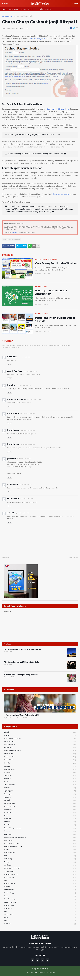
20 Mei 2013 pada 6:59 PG (27, 499)
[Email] (77, 28)
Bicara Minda (40, 809)
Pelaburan (40, 812)
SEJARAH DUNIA (40, 871)
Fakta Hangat (40, 748)
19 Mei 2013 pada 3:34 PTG (27, 444)
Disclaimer (15, 232)
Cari (74, 3)
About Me (42, 972)
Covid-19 (40, 822)
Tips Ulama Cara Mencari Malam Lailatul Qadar (21, 662)
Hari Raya (40, 788)
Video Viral (40, 924)
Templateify (44, 969)
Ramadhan (40, 778)
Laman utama (7, 16)
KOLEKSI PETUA (40, 877)
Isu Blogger (40, 865)
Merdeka (40, 887)
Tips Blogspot (40, 791)
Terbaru (6, 557)
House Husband (40, 741)
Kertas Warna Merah (16, 399)
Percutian (40, 766)
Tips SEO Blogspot (40, 785)
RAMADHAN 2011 (40, 905)
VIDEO (40, 816)
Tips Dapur (32, 9)
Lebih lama (73, 557)
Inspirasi (40, 850)
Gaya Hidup (13, 9)
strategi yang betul (37, 38)
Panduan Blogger (40, 893)
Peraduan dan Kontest (40, 874)
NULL (40, 880)
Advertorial (40, 772)
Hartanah (40, 800)
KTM (40, 911)
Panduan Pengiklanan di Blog (23, 16)
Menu (6, 3)
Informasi (40, 831)
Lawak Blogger (40, 840)
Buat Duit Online (41, 286)
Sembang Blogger (40, 744)
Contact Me (51, 972)
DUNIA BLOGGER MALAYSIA (40, 751)
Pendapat (40, 862)
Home (4, 9)
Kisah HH (40, 896)
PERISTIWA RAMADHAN (40, 902)
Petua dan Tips (40, 890)
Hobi (41, 9)
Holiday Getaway (40, 803)
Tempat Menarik (40, 760)
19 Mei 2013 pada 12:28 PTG (23, 385)
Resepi (23, 9)
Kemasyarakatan (40, 884)
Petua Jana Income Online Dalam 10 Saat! (55, 319)
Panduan (40, 735)
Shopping (40, 763)
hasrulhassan (13, 413)
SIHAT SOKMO (40, 914)
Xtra (40, 856)
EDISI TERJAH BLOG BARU (40, 843)
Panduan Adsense (40, 853)
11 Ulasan (25, 28)
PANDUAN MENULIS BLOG (40, 738)
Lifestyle (40, 732)
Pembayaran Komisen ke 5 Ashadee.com (51, 292)
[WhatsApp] (30, 246)
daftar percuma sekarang (62, 194)
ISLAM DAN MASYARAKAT (40, 868)
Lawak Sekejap (40, 834)
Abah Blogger (40, 908)
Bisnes (40, 918)
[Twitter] (74, 28)
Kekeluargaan (40, 754)
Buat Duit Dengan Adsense (40, 828)
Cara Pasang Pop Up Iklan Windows (56, 263)
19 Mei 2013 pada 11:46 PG (30, 371)
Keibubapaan (40, 794)
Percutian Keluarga (40, 899)
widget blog (40, 859)
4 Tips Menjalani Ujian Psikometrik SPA (21, 715)
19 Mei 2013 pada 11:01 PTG (27, 484)
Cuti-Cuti (48, 9)
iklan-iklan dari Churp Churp (58, 109)
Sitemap (34, 972)
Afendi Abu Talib (14, 371)
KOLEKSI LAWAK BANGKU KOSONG (40, 837)
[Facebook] (71, 28)
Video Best (40, 819)
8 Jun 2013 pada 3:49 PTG (22, 513)
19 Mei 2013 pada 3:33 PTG (27, 414)
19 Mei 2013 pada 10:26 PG (25, 357)
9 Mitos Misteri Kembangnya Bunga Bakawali (21, 675)
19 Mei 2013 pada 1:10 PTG (34, 399)
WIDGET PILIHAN (40, 806)
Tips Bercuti (40, 775)
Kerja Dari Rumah (40, 769)
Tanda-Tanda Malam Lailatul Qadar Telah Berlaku (22, 649)
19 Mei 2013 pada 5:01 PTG (24, 458)
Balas (9, 364)
